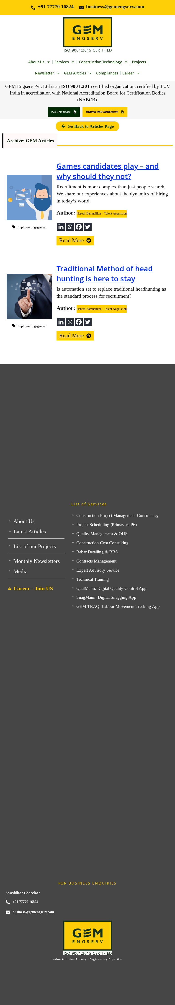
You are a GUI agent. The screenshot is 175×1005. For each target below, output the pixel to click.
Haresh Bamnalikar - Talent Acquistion (102, 213)
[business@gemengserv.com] (81, 7)
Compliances (107, 73)
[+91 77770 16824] (33, 7)
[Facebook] (79, 227)
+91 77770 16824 (56, 6)
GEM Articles (75, 73)
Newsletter (44, 73)
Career (128, 73)
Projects (139, 61)
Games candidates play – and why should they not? (108, 171)
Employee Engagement (31, 227)
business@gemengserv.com (115, 6)
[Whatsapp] (70, 227)
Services (61, 61)
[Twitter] (88, 227)
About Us (36, 61)
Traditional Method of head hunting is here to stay (105, 273)
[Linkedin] (61, 227)
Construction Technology (100, 61)
